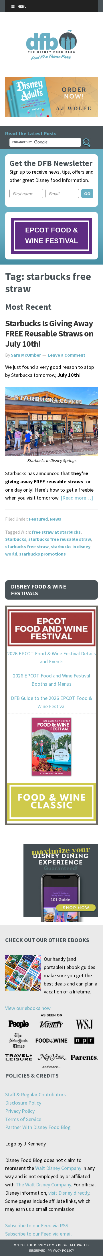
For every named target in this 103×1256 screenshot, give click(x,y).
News (55, 519)
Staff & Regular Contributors (35, 1094)
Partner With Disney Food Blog (38, 1127)
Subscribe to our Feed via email (38, 1233)
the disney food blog (51, 33)
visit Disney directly (68, 1193)
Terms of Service (23, 1119)
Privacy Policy (20, 1111)
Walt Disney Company (58, 1168)
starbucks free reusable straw (59, 539)
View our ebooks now (28, 1008)
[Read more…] (77, 497)
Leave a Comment (66, 355)
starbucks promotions (42, 554)
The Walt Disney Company (43, 1184)
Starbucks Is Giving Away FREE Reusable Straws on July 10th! (49, 333)
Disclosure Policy (23, 1102)
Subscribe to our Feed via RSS (36, 1225)
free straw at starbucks (56, 532)
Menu (22, 6)
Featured (38, 519)
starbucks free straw (27, 546)
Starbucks (15, 539)
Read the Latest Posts (30, 133)
